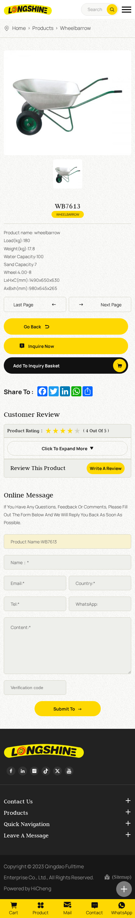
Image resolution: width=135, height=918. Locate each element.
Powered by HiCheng (27, 888)
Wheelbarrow (75, 27)
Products (42, 27)
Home (19, 27)
